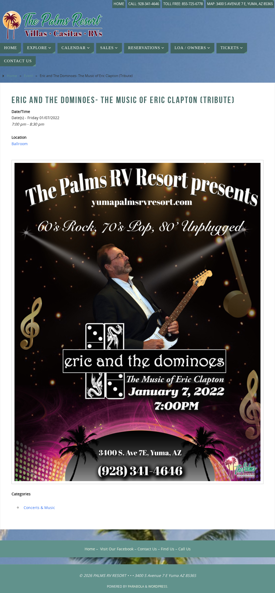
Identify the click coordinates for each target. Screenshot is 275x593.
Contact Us (147, 548)
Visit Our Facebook (116, 548)
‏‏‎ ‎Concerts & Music (39, 507)
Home (119, 4)
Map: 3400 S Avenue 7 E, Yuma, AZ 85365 (240, 4)
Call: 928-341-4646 (143, 4)
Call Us (184, 548)
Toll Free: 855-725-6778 (183, 4)
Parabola (136, 586)
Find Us (167, 548)
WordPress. (158, 586)
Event (28, 76)
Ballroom (20, 143)
